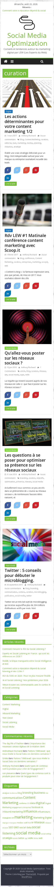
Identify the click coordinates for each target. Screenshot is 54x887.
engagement (17, 807)
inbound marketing (12, 811)
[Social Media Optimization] (5, 61)
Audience (13, 793)
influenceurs (44, 811)
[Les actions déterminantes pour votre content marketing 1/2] (27, 81)
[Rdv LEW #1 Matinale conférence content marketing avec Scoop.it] (27, 195)
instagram (6, 817)
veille (27, 374)
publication (9, 596)
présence (20, 481)
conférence (29, 258)
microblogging (40, 592)
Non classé (10, 565)
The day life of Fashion (13, 743)
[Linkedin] (8, 178)
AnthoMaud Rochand (12, 751)
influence (30, 811)
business (39, 792)
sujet (22, 374)
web (6, 266)
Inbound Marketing (11, 713)
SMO (16, 827)
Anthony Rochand (28, 135)
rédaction (9, 147)
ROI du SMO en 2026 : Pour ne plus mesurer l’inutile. (26, 675)
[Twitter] (17, 170)
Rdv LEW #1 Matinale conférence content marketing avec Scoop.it (25, 243)
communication (11, 592)
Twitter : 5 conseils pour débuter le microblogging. (23, 575)
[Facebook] (8, 170)
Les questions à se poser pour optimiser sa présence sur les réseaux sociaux (25, 462)
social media (14, 374)
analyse (5, 793)
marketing (21, 143)
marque (5, 823)
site (6, 374)
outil (25, 822)
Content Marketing (32, 139)
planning (37, 143)
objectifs (40, 478)
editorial (8, 143)
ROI (29, 823)
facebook (36, 807)
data (32, 803)
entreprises (26, 262)
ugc (26, 838)
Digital (8, 111)
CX (28, 803)
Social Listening (9, 722)
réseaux (42, 371)
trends (15, 838)
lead (14, 143)
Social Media (11, 348)
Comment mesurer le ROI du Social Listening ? (24, 649)
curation (44, 139)
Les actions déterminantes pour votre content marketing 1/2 (24, 124)
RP (32, 822)
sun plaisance (8, 773)
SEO (11, 827)
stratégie (17, 147)
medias (30, 143)
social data (25, 827)
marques (12, 823)
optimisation (10, 481)
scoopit (45, 262)
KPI (13, 818)
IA (42, 807)
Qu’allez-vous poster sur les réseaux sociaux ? (25, 358)
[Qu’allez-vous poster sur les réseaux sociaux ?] (27, 311)
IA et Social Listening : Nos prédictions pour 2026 (25, 680)
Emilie (5, 758)
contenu (21, 592)
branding (24, 478)
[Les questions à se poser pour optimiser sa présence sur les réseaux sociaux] (27, 420)
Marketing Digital (42, 817)
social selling (46, 834)
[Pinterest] (35, 170)
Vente (36, 838)
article (22, 371)
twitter (29, 596)
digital (40, 803)
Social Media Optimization (26, 39)
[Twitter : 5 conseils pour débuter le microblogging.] (27, 530)
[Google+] (26, 170)
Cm (47, 793)
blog (22, 139)
